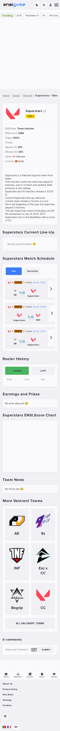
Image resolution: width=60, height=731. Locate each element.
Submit (46, 649)
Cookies (7, 705)
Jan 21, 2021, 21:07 (35, 214)
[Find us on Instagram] (5, 716)
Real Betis (35, 217)
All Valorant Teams (30, 623)
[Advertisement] (30, 53)
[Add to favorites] (44, 111)
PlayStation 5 (29, 15)
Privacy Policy (10, 689)
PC (40, 15)
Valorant (20, 156)
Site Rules (8, 694)
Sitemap (7, 700)
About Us (7, 683)
